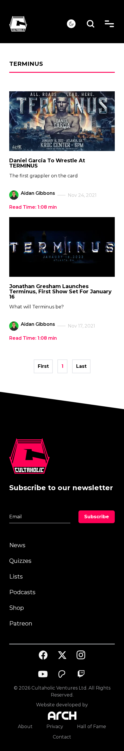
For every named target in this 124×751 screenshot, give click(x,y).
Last (81, 366)
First (43, 366)
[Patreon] (62, 674)
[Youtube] (43, 674)
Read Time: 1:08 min (33, 207)
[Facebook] (43, 655)
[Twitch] (81, 674)
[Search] (90, 23)
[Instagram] (81, 655)
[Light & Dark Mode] (71, 23)
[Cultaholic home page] (38, 24)
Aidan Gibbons (38, 193)
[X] (62, 655)
